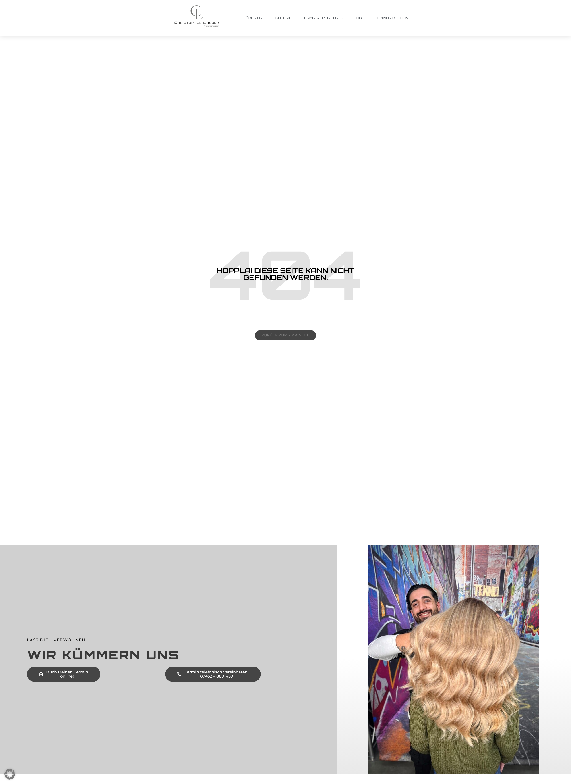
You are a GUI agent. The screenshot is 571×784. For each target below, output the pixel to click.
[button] (10, 774)
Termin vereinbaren (323, 18)
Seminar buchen (391, 18)
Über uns (255, 18)
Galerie (283, 18)
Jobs (359, 18)
